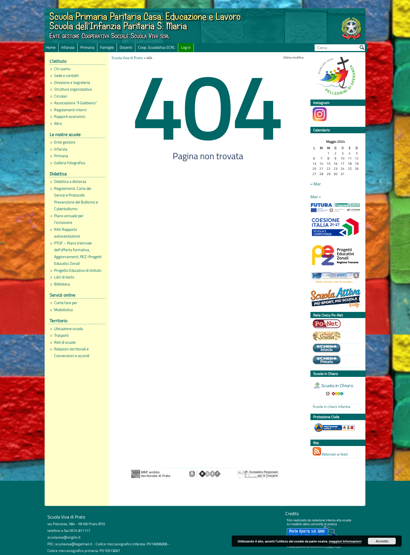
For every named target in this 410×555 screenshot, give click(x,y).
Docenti (126, 47)
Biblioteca (62, 284)
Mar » (315, 197)
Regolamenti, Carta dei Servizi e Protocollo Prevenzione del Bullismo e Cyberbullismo (76, 198)
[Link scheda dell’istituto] (335, 348)
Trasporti (61, 335)
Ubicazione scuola (68, 329)
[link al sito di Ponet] (335, 324)
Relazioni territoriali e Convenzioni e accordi (71, 352)
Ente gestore (64, 142)
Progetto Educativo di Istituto (77, 270)
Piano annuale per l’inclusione (68, 219)
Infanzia (67, 47)
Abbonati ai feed (334, 454)
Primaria (87, 47)
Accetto (382, 541)
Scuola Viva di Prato (127, 57)
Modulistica (63, 310)
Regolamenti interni (70, 110)
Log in (186, 47)
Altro (58, 123)
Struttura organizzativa (73, 89)
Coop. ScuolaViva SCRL (156, 47)
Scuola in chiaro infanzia (331, 406)
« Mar (315, 184)
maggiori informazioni (345, 541)
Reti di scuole (65, 342)
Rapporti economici (69, 116)
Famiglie (107, 47)
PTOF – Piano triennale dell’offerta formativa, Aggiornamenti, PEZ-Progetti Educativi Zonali (78, 253)
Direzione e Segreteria (72, 82)
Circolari (60, 96)
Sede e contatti (66, 75)
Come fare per (65, 303)
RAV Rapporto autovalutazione (67, 232)
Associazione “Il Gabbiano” (75, 103)
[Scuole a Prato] (335, 336)
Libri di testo (64, 277)
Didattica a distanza (70, 181)
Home (51, 47)
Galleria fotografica (69, 163)
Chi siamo (62, 69)
